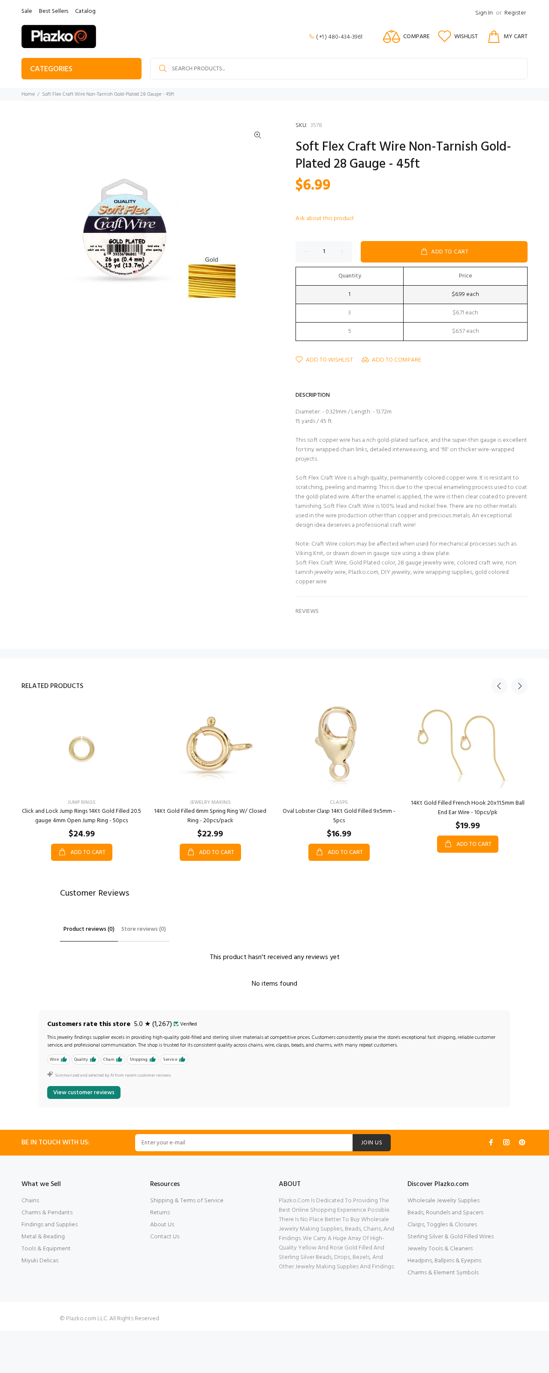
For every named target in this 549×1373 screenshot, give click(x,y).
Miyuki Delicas (39, 1261)
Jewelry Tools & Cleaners (440, 1249)
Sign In (484, 13)
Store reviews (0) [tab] (143, 929)
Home (28, 94)
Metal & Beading (43, 1237)
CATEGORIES (51, 69)
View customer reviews (84, 1093)
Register (515, 13)
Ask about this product (325, 218)
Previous (499, 686)
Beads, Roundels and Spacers (445, 1213)
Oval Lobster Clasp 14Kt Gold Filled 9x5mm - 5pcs (339, 816)
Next (519, 686)
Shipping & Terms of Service (186, 1201)
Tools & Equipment (46, 1249)
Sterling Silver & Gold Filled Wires (450, 1237)
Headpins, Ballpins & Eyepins (444, 1261)
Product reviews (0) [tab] (89, 929)
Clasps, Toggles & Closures (442, 1225)
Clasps (339, 802)
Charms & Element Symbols (443, 1273)
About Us (162, 1225)
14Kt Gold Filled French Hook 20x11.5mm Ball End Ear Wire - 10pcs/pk (468, 808)
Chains (30, 1201)
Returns (160, 1213)
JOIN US (371, 1143)
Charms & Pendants (46, 1213)
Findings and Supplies (49, 1225)
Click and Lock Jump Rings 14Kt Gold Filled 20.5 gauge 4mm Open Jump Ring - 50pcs (81, 816)
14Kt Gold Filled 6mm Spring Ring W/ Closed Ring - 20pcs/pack (210, 816)
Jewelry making (210, 802)
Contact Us (164, 1237)
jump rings (82, 802)
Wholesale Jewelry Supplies (443, 1201)
